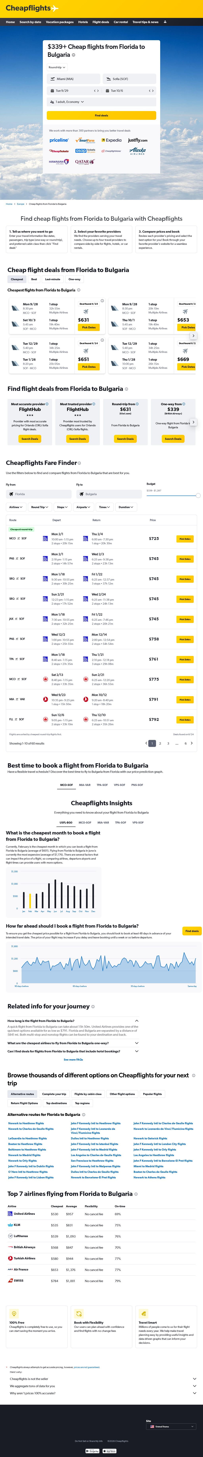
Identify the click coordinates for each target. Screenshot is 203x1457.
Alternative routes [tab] (22, 1094)
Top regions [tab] (82, 1103)
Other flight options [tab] (122, 1094)
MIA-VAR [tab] (84, 785)
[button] (73, 55)
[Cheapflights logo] (28, 9)
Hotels (83, 22)
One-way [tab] (74, 279)
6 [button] (186, 743)
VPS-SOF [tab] (119, 785)
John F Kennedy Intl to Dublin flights (31, 1166)
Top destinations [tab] (56, 1103)
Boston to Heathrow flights (25, 1144)
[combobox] (57, 67)
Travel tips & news (145, 22)
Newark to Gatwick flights (150, 1138)
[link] (29, 439)
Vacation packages (60, 22)
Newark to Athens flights (149, 1177)
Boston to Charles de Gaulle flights (155, 1171)
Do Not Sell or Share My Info (89, 1441)
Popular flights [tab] (152, 1094)
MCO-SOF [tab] (66, 785)
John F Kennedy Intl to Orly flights (155, 1149)
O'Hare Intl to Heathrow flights (28, 1171)
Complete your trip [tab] (54, 1094)
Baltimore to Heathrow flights (27, 1149)
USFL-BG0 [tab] (66, 822)
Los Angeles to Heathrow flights (154, 1155)
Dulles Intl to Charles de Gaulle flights (95, 1171)
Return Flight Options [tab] (24, 1103)
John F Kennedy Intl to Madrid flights (94, 1149)
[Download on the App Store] (110, 1451)
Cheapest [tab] (17, 279)
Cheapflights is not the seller (29, 1379)
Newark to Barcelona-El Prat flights (93, 1177)
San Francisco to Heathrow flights (92, 1160)
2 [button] (160, 743)
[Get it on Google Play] (92, 1451)
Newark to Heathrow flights (26, 1123)
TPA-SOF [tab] (102, 785)
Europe (20, 204)
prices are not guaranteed (86, 1367)
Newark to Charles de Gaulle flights (31, 1128)
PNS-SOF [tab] (137, 785)
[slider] (198, 495)
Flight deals (101, 22)
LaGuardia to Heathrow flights (27, 1138)
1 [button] (152, 743)
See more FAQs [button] (73, 1059)
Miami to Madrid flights (148, 1166)
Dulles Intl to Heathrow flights (90, 1138)
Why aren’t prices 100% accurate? (33, 1393)
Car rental (121, 22)
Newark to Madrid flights (24, 1155)
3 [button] (168, 743)
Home (10, 22)
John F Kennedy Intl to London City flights (160, 1144)
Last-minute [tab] (52, 279)
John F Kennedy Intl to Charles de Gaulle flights (163, 1123)
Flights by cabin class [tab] (88, 1094)
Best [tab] (34, 279)
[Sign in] (165, 22)
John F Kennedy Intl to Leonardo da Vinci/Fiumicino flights (93, 1130)
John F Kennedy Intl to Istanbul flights (94, 1144)
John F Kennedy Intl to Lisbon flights (31, 1177)
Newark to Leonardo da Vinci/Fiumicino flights (163, 1128)
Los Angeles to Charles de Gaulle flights (96, 1155)
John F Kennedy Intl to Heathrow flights (96, 1123)
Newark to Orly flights (22, 1160)
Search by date (30, 22)
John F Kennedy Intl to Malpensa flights (95, 1166)
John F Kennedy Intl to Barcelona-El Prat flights (163, 1160)
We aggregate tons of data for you (32, 1386)
